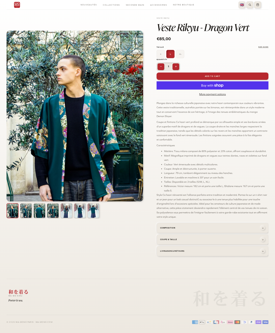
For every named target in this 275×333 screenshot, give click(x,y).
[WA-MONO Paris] (17, 5)
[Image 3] (39, 210)
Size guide (263, 47)
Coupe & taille (212, 239)
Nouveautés (89, 5)
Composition (212, 228)
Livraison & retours (212, 251)
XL (180, 54)
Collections (111, 5)
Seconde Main (135, 5)
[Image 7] (93, 210)
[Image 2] (26, 210)
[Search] (249, 4)
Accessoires (158, 5)
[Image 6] (80, 210)
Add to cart (212, 76)
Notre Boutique (183, 5)
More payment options (212, 94)
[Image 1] (13, 210)
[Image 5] (66, 210)
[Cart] (257, 4)
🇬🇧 (242, 5)
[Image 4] (53, 210)
